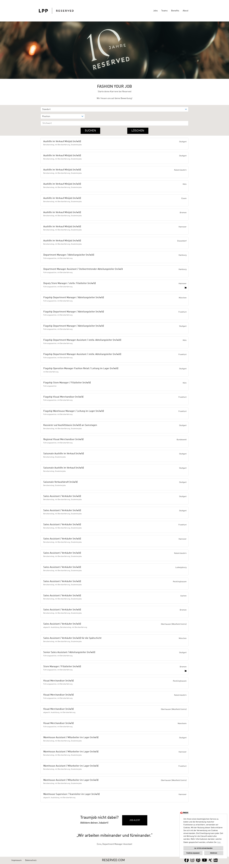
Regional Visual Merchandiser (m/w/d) (63, 439)
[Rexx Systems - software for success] (184, 813)
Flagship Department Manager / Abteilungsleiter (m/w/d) (73, 297)
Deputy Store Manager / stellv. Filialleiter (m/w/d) (69, 283)
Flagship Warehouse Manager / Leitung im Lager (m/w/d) (73, 411)
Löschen (137, 130)
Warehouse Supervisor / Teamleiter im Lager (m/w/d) (71, 794)
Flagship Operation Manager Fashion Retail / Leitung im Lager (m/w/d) (80, 368)
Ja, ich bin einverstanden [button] (203, 848)
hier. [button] (219, 842)
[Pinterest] (198, 860)
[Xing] (210, 860)
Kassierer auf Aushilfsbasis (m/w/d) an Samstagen (70, 425)
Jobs (155, 11)
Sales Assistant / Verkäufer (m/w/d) (62, 496)
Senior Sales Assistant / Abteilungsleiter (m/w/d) (69, 652)
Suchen (90, 130)
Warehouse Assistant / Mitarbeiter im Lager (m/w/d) (71, 737)
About (185, 11)
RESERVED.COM (113, 860)
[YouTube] (204, 860)
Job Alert (134, 820)
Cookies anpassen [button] (193, 853)
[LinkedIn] (216, 860)
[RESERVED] (56, 10)
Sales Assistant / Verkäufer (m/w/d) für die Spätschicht (72, 638)
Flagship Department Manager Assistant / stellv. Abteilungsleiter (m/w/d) (82, 340)
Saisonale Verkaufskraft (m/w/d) (60, 482)
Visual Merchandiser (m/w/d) (58, 681)
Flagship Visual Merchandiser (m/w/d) (63, 397)
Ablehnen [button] (213, 853)
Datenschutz (30, 860)
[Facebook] (186, 860)
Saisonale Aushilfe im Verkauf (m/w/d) (63, 453)
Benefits (175, 11)
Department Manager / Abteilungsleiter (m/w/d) (68, 255)
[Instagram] (192, 860)
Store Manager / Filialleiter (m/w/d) (62, 666)
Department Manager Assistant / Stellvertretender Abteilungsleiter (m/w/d (83, 269)
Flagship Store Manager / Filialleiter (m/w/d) (67, 383)
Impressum (16, 860)
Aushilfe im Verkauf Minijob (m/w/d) (62, 141)
